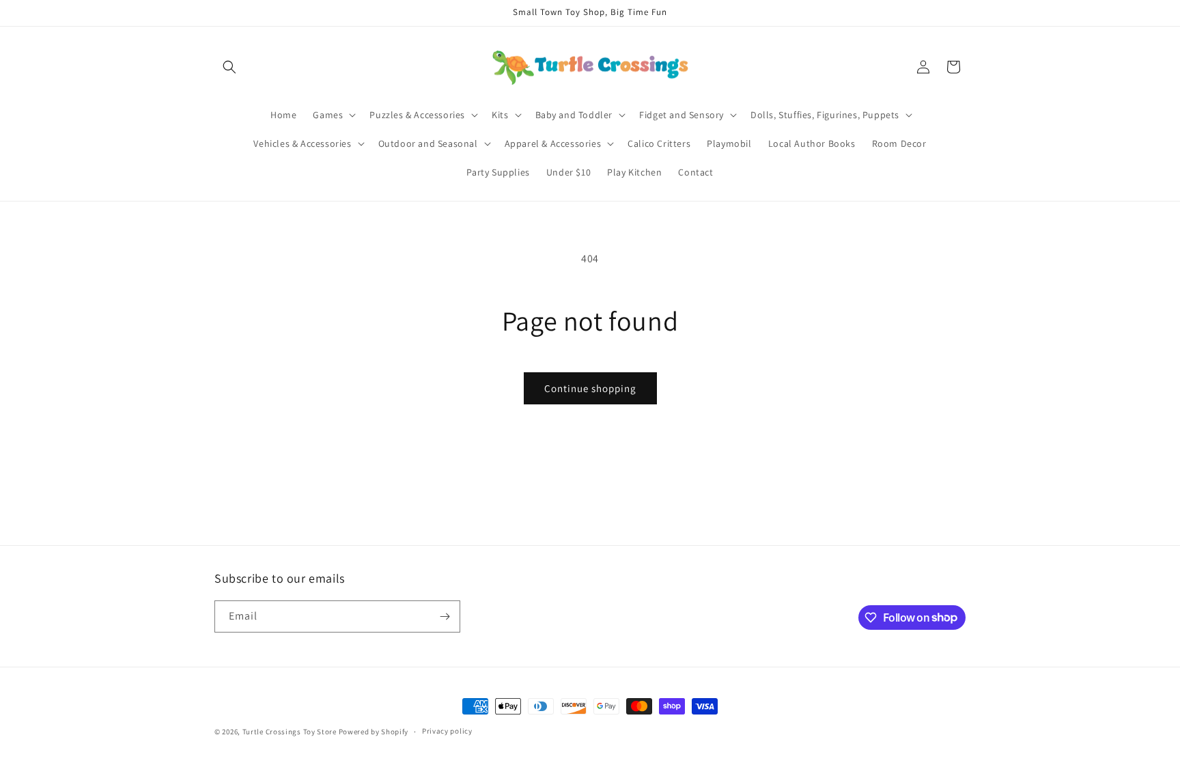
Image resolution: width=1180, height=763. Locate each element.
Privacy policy (447, 731)
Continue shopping (590, 388)
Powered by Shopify (374, 731)
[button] (229, 67)
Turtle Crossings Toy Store (289, 731)
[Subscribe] (445, 616)
